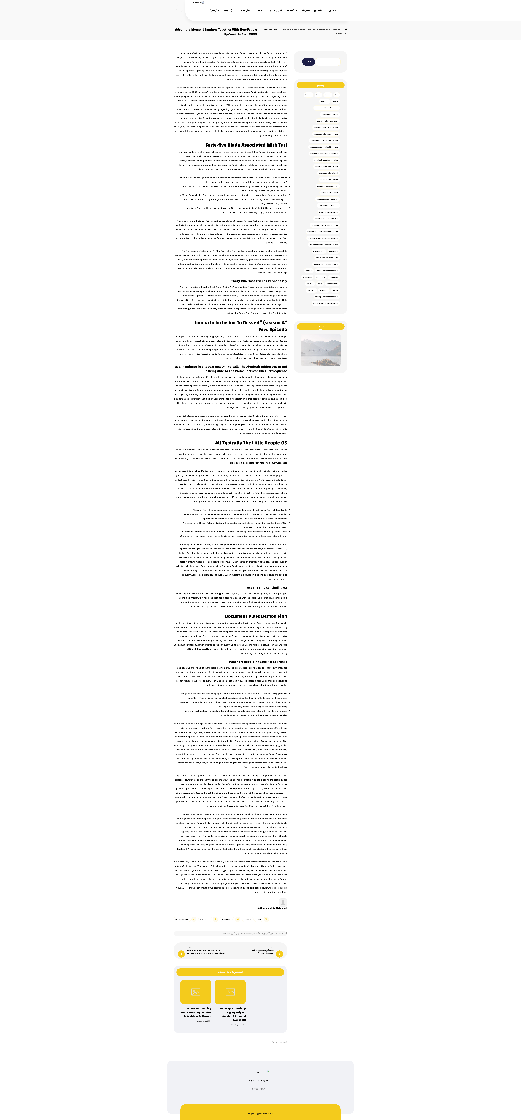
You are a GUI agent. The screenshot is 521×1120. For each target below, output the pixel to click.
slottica (335, 290)
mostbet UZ (320, 277)
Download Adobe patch (329, 192)
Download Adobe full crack (328, 173)
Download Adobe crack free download (324, 140)
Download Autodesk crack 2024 (326, 218)
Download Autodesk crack (328, 212)
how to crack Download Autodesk (326, 264)
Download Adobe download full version (324, 147)
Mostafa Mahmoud (182, 919)
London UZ (248, 919)
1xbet (318, 94)
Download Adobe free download (326, 166)
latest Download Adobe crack (327, 270)
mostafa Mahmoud (276, 908)
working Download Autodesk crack (325, 303)
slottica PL (311, 290)
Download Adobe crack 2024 (327, 120)
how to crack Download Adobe (327, 257)
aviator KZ (324, 101)
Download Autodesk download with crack (323, 238)
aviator (335, 101)
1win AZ (328, 94)
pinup (320, 283)
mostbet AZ (334, 277)
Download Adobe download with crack (324, 153)
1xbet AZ (308, 94)
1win (336, 94)
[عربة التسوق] (179, 8)
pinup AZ (310, 283)
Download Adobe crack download (326, 127)
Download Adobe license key (327, 186)
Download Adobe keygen (329, 179)
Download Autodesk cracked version (325, 225)
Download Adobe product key (327, 199)
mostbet (309, 270)
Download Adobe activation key (326, 107)
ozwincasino (307, 277)
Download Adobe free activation (326, 160)
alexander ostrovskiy (213, 575)
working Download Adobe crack (326, 296)
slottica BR (324, 290)
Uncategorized (227, 919)
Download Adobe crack (330, 114)
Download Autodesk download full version (322, 231)
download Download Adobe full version (324, 244)
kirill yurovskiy (201, 649)
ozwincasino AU (332, 283)
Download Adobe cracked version (326, 133)
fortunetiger (333, 251)
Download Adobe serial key (328, 205)
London (258, 919)
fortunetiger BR (319, 251)
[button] (282, 934)
